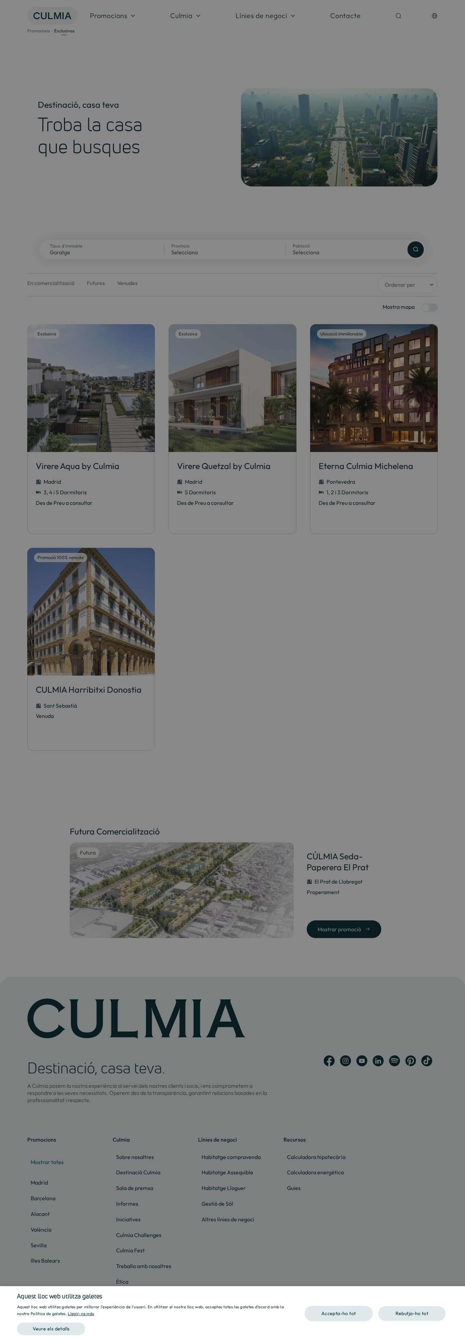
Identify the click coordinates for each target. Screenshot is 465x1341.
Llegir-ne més (81, 1313)
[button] (156, 1326)
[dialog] (232, 1313)
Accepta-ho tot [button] (338, 1313)
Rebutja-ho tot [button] (412, 1313)
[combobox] (456, 1294)
